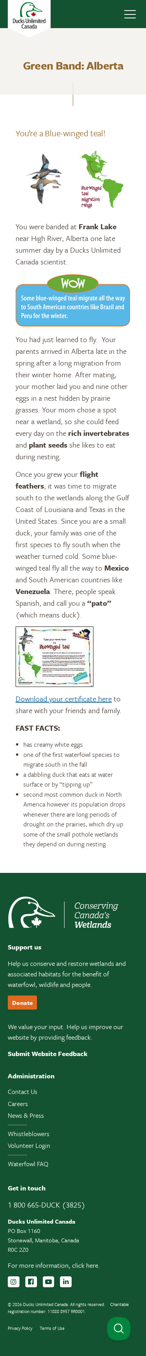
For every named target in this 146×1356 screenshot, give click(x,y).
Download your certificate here (64, 698)
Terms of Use (52, 1328)
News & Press (26, 1115)
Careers (18, 1103)
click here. (86, 1265)
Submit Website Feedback (48, 1053)
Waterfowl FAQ (28, 1164)
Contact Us (22, 1091)
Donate (22, 1002)
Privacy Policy (20, 1328)
